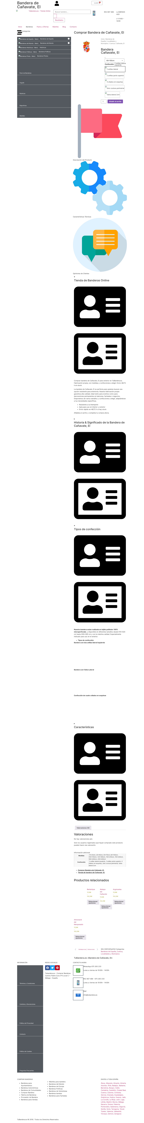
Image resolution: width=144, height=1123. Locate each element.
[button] (44, 39)
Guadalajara (118, 1095)
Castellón (112, 1090)
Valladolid (117, 1111)
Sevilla (103, 1109)
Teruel (122, 1109)
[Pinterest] (57, 967)
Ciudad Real (121, 1090)
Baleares (122, 1085)
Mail (84, 991)
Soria (108, 1109)
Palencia (117, 1104)
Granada (110, 1095)
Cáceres (110, 1093)
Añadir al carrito (115, 101)
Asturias (104, 1085)
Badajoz (115, 1085)
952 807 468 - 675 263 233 (93, 979)
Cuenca (112, 43)
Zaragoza (117, 1114)
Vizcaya (104, 1114)
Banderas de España (108, 951)
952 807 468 (109, 12)
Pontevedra (105, 1107)
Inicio (20, 27)
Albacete (109, 1083)
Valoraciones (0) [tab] (83, 828)
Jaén (124, 1097)
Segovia (122, 1107)
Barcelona (104, 1088)
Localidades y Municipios (110, 954)
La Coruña (105, 1100)
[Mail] (78, 995)
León (118, 1100)
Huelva (112, 1097)
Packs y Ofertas (43, 27)
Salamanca (114, 1107)
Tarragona (115, 1109)
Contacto (73, 27)
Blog (64, 27)
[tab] (100, 132)
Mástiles (56, 27)
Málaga (121, 1102)
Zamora (110, 1114)
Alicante (116, 1083)
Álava (103, 1083)
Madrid (109, 1102)
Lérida (103, 1102)
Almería (123, 1083)
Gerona (103, 1095)
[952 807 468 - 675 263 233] (78, 983)
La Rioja (112, 1100)
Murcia (114, 1102)
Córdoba (117, 1093)
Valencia (110, 1111)
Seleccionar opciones (93, 902)
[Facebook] (47, 967)
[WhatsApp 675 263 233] (78, 970)
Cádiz (117, 1088)
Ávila (109, 1085)
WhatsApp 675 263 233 (92, 966)
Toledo (103, 1111)
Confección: (109, 64)
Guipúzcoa (105, 1097)
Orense (110, 1104)
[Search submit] (55, 16)
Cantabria (104, 1090)
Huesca (118, 1097)
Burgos (111, 1088)
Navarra (104, 1104)
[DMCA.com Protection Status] (58, 998)
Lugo (122, 1100)
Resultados (59, 20)
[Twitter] (52, 967)
